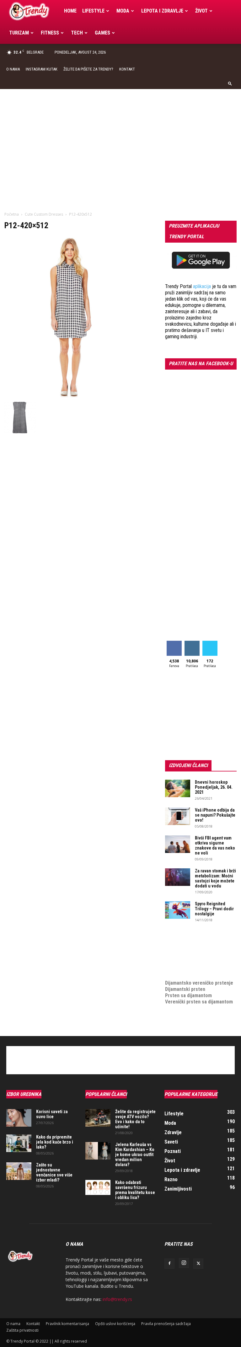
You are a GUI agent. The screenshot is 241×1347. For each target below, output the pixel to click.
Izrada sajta (177, 945)
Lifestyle (93, 11)
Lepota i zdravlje (162, 11)
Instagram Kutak (41, 69)
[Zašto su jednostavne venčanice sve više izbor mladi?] (18, 1171)
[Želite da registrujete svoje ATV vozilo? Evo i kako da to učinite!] (97, 1118)
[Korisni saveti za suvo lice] (18, 1118)
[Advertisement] (120, 136)
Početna (11, 214)
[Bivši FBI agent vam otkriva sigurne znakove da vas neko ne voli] (177, 844)
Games (102, 33)
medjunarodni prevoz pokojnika (198, 970)
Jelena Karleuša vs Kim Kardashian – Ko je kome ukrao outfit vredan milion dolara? (134, 1154)
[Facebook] (169, 1264)
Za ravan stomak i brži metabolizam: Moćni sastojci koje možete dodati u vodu (215, 878)
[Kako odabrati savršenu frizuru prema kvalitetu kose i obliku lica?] (97, 1187)
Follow (192, 643)
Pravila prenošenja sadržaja (166, 1323)
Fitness (50, 33)
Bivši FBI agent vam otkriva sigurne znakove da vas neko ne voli (215, 845)
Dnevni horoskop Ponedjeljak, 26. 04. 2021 (214, 787)
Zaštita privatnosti (22, 1330)
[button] (230, 83)
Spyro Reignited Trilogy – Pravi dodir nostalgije (214, 908)
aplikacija (202, 286)
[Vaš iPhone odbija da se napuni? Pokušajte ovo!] (177, 816)
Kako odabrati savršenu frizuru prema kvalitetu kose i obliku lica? (135, 1190)
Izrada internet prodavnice (193, 952)
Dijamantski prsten (185, 989)
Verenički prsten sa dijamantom (199, 1002)
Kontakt (127, 69)
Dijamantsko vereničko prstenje (199, 977)
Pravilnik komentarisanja (67, 1323)
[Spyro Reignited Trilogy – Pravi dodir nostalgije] (177, 910)
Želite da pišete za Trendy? (88, 69)
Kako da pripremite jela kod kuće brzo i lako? (54, 1142)
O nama (13, 69)
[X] (198, 1264)
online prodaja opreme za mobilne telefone (192, 961)
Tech (77, 33)
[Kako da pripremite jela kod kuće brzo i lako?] (18, 1143)
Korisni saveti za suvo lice (52, 1114)
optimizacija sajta (184, 939)
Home (70, 11)
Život (201, 11)
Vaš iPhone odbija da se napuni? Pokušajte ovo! (215, 815)
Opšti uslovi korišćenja (115, 1323)
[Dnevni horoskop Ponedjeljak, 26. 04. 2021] (177, 788)
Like (174, 643)
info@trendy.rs (117, 1299)
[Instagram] (184, 1263)
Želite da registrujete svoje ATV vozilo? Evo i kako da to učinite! (135, 1119)
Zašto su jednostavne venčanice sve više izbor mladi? (54, 1172)
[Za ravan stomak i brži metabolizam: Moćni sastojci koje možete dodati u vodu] (177, 877)
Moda (122, 11)
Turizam (19, 33)
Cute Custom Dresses (44, 214)
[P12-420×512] (70, 395)
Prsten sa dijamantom (188, 995)
